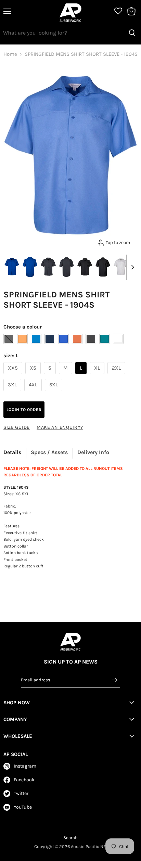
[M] (66, 376)
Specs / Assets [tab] (49, 452)
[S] (50, 376)
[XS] (33, 376)
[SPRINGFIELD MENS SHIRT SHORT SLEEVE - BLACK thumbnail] (85, 267)
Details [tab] (12, 452)
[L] (81, 376)
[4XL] (33, 393)
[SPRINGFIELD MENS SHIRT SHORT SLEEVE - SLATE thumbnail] (48, 267)
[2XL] (117, 376)
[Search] (132, 33)
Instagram (25, 766)
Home (10, 54)
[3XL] (13, 393)
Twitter (21, 793)
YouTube (23, 807)
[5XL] (54, 393)
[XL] (98, 376)
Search (70, 837)
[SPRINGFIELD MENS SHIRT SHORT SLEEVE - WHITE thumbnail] (121, 267)
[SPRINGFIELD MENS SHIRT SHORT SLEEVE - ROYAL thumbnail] (12, 267)
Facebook (24, 780)
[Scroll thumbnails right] (131, 267)
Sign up (114, 679)
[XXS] (13, 376)
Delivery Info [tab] (93, 452)
